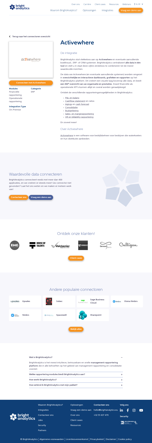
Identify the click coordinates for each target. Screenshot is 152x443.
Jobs (40, 420)
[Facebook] (128, 411)
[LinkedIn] (121, 411)
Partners (42, 430)
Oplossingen (89, 10)
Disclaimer (111, 439)
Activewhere (66, 136)
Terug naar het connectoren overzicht (31, 37)
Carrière (87, 4)
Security (42, 425)
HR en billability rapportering (79, 117)
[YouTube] (141, 411)
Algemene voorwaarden (52, 439)
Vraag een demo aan (80, 410)
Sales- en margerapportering (79, 114)
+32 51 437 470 (101, 415)
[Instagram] (134, 411)
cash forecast (82, 104)
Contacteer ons (45, 415)
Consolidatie (71, 108)
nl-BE (138, 4)
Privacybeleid (97, 439)
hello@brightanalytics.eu (106, 410)
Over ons (75, 4)
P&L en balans (72, 98)
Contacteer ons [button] (18, 197)
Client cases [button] (76, 258)
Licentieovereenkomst (77, 439)
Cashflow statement (75, 101)
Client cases (100, 4)
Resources (114, 4)
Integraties (107, 10)
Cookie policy (125, 439)
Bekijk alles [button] (76, 329)
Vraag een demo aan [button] (131, 10)
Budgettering (71, 111)
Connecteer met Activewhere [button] (31, 83)
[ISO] (129, 424)
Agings (68, 104)
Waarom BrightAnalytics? (63, 10)
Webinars (126, 4)
